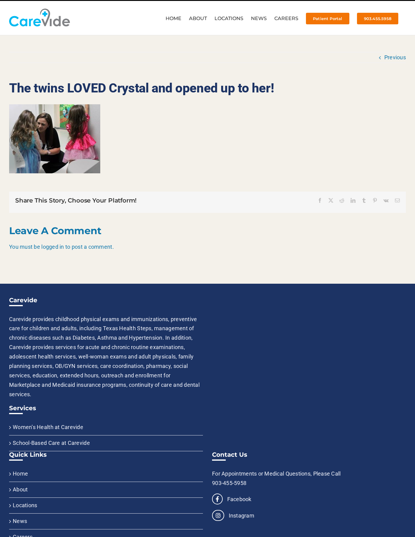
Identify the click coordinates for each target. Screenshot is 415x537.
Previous (395, 57)
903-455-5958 (229, 483)
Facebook (238, 499)
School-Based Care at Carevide (51, 443)
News (20, 521)
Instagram (240, 515)
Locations (25, 505)
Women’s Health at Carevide (48, 427)
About (20, 489)
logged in (52, 247)
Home (20, 473)
